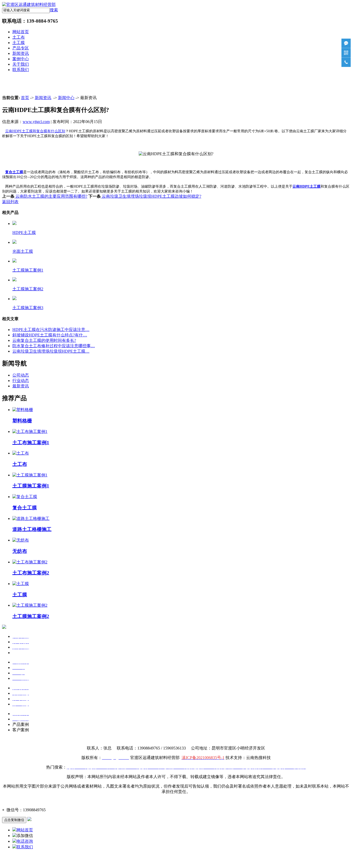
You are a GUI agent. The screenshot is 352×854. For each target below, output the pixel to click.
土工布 (18, 37)
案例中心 (20, 59)
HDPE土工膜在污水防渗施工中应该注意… (50, 329)
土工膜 (18, 42)
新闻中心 (66, 97)
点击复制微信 (14, 820)
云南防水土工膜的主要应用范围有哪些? (50, 196)
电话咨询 (24, 841)
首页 (25, 97)
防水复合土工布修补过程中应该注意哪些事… (53, 346)
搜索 (54, 10)
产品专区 (20, 48)
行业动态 (20, 380)
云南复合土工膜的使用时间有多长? (44, 340)
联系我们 (20, 69)
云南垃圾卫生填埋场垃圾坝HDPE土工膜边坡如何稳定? (151, 196)
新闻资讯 (20, 53)
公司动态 (20, 375)
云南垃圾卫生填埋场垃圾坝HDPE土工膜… (50, 351)
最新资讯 (20, 386)
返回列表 (10, 201)
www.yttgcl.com (36, 121)
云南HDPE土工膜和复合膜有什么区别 (35, 131)
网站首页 (20, 32)
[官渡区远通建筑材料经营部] (29, 4)
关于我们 (20, 64)
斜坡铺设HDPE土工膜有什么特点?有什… (49, 335)
